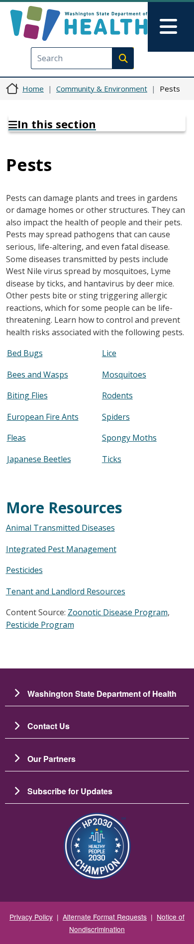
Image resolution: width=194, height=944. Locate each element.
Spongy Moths (129, 437)
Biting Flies (27, 395)
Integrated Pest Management (61, 549)
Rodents (117, 395)
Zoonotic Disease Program (118, 612)
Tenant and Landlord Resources (65, 591)
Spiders (116, 416)
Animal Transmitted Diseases (60, 527)
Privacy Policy (31, 917)
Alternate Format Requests (105, 917)
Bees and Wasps (37, 374)
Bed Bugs (25, 353)
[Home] (79, 23)
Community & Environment (101, 89)
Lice (109, 353)
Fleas (16, 437)
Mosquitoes (124, 374)
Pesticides (24, 570)
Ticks (111, 459)
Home (33, 89)
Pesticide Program (40, 624)
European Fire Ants (43, 416)
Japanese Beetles (39, 459)
